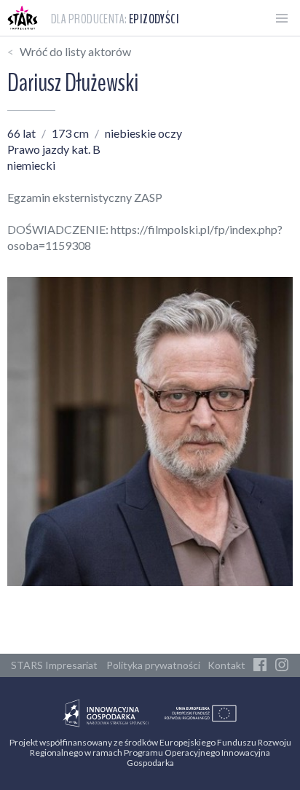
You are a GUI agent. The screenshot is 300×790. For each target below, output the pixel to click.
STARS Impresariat (54, 665)
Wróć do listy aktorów (75, 51)
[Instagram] (282, 665)
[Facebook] (260, 665)
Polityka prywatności (153, 665)
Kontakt (226, 665)
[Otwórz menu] (281, 18)
